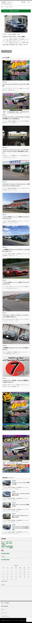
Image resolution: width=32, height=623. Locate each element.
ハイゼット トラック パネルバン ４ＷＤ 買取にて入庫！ (20, 494)
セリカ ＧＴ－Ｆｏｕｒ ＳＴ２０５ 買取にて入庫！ (20, 483)
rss (22, 2)
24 (20, 576)
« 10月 (2, 581)
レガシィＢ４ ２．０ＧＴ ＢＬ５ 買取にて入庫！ (20, 505)
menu (29, 2)
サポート (3, 609)
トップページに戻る (6, 51)
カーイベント (4, 613)
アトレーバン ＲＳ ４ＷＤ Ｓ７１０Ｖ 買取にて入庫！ (20, 516)
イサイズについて (5, 616)
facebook (24, 2)
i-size (19, 34)
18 (24, 574)
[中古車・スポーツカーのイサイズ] (7, 3)
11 (24, 572)
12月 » (6, 581)
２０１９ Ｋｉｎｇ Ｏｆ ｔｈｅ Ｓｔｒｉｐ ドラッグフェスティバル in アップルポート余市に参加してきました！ (16, 151)
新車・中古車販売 (12, 34)
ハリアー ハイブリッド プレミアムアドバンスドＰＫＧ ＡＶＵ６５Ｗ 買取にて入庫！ (20, 528)
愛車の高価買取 (4, 606)
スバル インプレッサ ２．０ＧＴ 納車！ (14, 36)
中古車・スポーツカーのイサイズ (13, 620)
